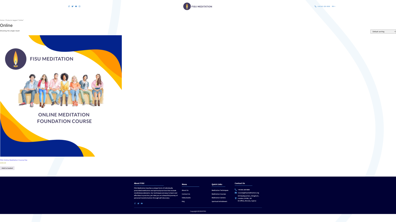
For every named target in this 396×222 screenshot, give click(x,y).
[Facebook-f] (69, 6)
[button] (334, 6)
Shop (238, 16)
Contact (253, 16)
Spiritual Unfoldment (207, 16)
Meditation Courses (173, 16)
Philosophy (221, 16)
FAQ (183, 201)
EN (333, 6)
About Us (185, 190)
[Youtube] (76, 6)
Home (142, 16)
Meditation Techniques (155, 16)
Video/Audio (186, 198)
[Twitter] (72, 6)
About (245, 16)
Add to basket (7, 168)
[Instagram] (79, 6)
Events (230, 16)
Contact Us (186, 194)
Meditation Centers (190, 16)
